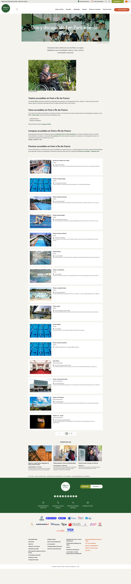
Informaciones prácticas (54, 546)
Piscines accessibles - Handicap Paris (89, 151)
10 (71, 433)
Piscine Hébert (57, 251)
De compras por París (34, 555)
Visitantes (96, 486)
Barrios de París (33, 557)
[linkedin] (60, 496)
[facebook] (55, 496)
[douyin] (71, 496)
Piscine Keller (56, 306)
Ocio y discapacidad (67, 476)
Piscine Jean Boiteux (58, 270)
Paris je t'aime (31, 476)
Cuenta (68, 547)
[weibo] (73, 496)
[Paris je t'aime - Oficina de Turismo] (6, 8)
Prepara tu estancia (34, 546)
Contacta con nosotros (54, 548)
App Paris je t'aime (84, 1)
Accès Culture (34, 101)
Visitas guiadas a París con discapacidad (64, 463)
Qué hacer (31, 541)
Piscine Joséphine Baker (59, 288)
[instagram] (58, 496)
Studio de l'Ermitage (58, 397)
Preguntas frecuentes (72, 549)
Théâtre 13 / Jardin (58, 415)
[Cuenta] (109, 2)
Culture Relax (35, 115)
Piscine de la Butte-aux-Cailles (61, 160)
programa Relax (46, 124)
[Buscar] (17, 9)
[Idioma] (127, 1)
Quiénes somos (51, 539)
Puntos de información (53, 541)
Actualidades (51, 544)
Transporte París (33, 559)
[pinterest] (65, 496)
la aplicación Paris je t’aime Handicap (65, 134)
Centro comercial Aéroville (60, 379)
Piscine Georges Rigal (59, 215)
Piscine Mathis (57, 324)
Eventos (30, 544)
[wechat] (68, 496)
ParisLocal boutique (98, 1)
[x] (76, 496)
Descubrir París (32, 539)
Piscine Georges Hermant (60, 197)
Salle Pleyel (56, 361)
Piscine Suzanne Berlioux (60, 342)
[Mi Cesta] (106, 2)
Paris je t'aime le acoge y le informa (88, 463)
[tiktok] (63, 496)
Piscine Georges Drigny (59, 179)
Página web (85, 486)
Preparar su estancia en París (40, 476)
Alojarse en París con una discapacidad (54, 476)
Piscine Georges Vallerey (59, 233)
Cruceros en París (33, 548)
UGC (29, 115)
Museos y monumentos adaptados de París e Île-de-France (38, 463)
